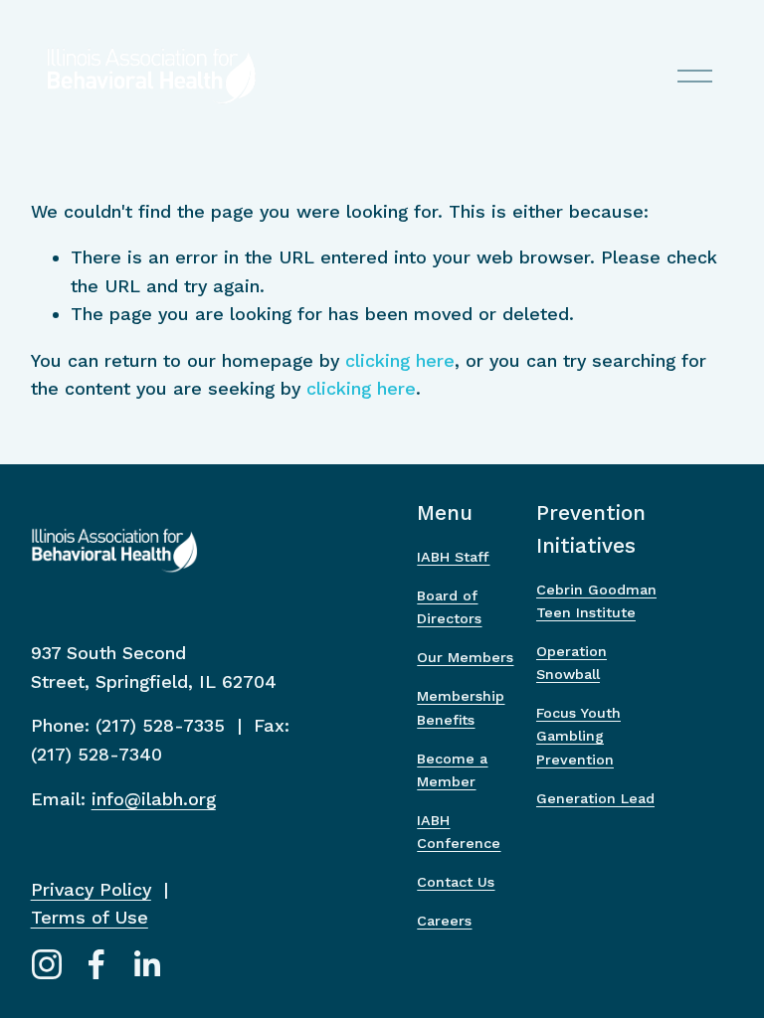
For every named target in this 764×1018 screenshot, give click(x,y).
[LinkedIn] (146, 964)
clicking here (400, 360)
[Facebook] (96, 964)
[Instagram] (47, 964)
